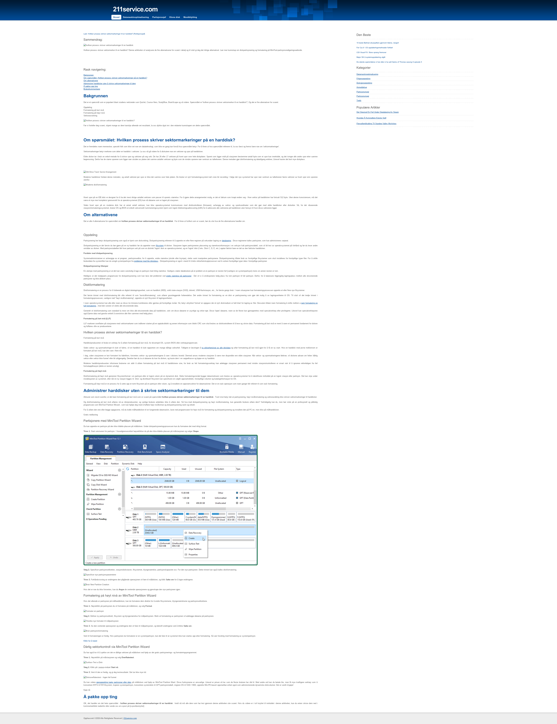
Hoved (116, 17)
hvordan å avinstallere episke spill (371, 118)
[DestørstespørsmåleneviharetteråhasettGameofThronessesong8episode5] (389, 62)
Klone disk (174, 17)
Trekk (359, 100)
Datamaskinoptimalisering (136, 17)
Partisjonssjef (159, 17)
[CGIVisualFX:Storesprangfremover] (371, 52)
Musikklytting (190, 17)
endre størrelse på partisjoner (178, 276)
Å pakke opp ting (91, 86)
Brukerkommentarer (92, 89)
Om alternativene (91, 81)
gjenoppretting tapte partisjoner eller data (113, 682)
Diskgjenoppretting (364, 83)
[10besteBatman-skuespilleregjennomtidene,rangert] (378, 43)
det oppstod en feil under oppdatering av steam (378, 112)
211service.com (130, 718)
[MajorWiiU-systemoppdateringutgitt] (371, 57)
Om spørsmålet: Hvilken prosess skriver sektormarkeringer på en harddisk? (115, 78)
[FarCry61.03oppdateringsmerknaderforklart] (375, 47)
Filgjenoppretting (363, 79)
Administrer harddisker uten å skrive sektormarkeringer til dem (110, 83)
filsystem (160, 245)
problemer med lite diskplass (146, 261)
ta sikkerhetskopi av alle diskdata (216, 348)
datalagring (226, 241)
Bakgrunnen (89, 75)
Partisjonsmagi (363, 92)
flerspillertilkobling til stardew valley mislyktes (376, 124)
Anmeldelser (362, 87)
